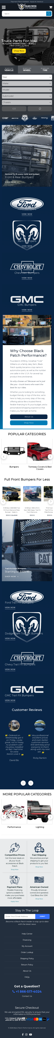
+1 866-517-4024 (29, 991)
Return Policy (27, 965)
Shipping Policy (27, 958)
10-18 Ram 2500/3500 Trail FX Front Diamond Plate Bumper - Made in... (11, 510)
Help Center (27, 934)
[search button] (48, 13)
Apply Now (15, 901)
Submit (42, 916)
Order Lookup (27, 952)
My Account (27, 946)
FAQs (27, 977)
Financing (27, 940)
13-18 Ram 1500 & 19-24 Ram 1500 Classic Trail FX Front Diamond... (32, 510)
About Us (28, 417)
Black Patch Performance (23, 1028)
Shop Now (19, 51)
